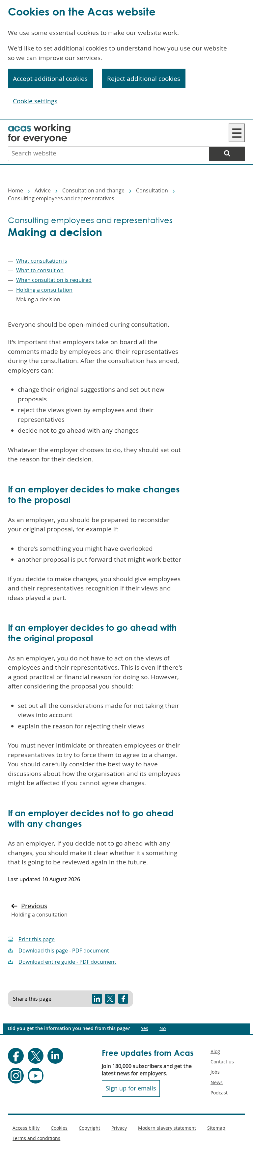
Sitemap (216, 1128)
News (217, 1082)
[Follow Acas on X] (35, 1056)
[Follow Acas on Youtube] (35, 1076)
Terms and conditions (36, 1138)
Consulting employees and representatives (61, 198)
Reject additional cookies (143, 78)
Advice (43, 190)
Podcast (219, 1092)
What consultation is (41, 260)
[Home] (39, 128)
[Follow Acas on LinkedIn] (55, 1056)
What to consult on (40, 270)
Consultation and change (93, 190)
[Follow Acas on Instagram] (16, 1076)
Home (15, 190)
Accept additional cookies (50, 78)
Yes (144, 1028)
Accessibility (26, 1128)
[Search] (227, 154)
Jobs (215, 1072)
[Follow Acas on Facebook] (16, 1056)
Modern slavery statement (167, 1128)
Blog (215, 1051)
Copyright (89, 1128)
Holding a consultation (44, 289)
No (162, 1028)
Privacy (119, 1128)
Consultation (152, 190)
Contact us (222, 1061)
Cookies (59, 1128)
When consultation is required (54, 280)
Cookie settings (35, 101)
